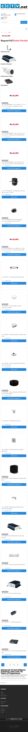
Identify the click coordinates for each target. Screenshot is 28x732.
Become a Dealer (7, 15)
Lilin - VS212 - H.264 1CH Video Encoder (11, 593)
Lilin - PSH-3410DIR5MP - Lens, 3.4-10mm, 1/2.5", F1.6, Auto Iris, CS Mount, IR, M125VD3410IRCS (13, 134)
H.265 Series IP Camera (7, 76)
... (6, 665)
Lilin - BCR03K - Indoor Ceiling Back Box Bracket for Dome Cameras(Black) (14, 392)
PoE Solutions (4, 85)
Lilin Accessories (5, 51)
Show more (3, 682)
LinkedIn (2, 710)
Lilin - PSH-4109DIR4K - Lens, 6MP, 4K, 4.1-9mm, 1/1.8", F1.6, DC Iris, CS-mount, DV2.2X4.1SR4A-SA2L (13, 249)
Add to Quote (14, 197)
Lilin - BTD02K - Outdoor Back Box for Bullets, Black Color (14, 479)
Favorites (5, 16)
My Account (3, 701)
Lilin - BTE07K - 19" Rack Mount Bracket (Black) (13, 277)
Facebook (3, 708)
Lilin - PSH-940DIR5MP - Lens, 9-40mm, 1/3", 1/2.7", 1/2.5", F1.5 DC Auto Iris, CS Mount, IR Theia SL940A (14, 105)
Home (2, 32)
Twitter (2, 712)
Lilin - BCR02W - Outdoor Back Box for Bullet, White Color (14, 335)
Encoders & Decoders (6, 64)
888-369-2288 (23, 8)
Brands (5, 32)
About (2, 692)
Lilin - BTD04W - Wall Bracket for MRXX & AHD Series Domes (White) (12, 507)
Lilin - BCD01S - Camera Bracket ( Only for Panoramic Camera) (12, 306)
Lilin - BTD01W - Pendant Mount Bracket (11, 420)
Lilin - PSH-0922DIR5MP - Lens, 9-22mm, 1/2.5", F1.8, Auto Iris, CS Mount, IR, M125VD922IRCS (13, 162)
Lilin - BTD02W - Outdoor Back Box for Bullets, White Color (12, 450)
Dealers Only (8, 108)
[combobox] (14, 22)
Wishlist (2, 703)
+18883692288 (15, 719)
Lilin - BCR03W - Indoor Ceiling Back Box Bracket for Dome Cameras (13, 364)
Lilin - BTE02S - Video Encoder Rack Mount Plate (13, 564)
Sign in (4, 13)
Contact (2, 693)
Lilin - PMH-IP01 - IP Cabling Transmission (11, 622)
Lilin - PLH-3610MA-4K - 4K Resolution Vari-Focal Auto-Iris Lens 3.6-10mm (13, 191)
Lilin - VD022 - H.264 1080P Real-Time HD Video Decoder (13, 536)
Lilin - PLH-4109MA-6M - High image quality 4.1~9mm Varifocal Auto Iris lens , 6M (12, 220)
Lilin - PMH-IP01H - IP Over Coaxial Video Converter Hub (14, 651)
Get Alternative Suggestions (14, 110)
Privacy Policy (4, 695)
